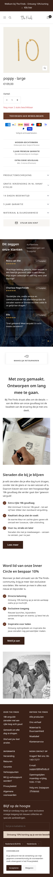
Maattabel (34, 736)
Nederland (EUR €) (13, 844)
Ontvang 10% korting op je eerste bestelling (28, 834)
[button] (26, 356)
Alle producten (36, 716)
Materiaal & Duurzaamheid (36, 729)
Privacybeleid (9, 786)
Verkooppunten (11, 772)
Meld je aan (13, 640)
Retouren (7, 761)
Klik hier (28, 7)
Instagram (44, 787)
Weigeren (29, 868)
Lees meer (13, 544)
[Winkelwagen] (48, 17)
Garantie (7, 766)
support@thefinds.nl (39, 769)
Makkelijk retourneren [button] (26, 360)
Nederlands (32, 844)
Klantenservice (36, 741)
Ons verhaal (35, 722)
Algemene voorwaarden (9, 793)
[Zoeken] (10, 17)
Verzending (8, 756)
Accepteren (14, 868)
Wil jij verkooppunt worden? (12, 779)
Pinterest (35, 791)
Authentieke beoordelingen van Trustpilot (36, 248)
